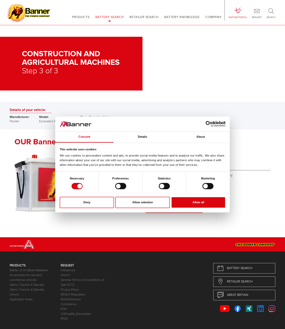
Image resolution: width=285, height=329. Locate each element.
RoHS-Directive (71, 299)
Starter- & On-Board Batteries (29, 270)
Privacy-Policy (70, 290)
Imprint (65, 275)
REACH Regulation (73, 294)
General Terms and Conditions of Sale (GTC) (82, 282)
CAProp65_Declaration (76, 314)
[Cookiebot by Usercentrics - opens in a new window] (208, 124)
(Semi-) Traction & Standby (27, 285)
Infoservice (68, 270)
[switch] (120, 186)
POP (63, 309)
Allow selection (142, 202)
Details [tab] (142, 136)
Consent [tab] (84, 136)
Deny (86, 202)
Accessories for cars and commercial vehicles (26, 277)
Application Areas (21, 299)
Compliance (69, 304)
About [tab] (200, 136)
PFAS (64, 319)
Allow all (198, 202)
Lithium (14, 294)
